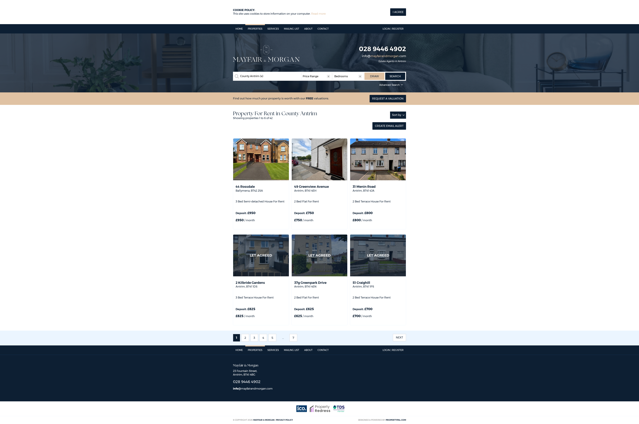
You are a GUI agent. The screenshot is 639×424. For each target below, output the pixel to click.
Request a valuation (388, 98)
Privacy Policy (284, 420)
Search (395, 76)
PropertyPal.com (396, 420)
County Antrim (251, 76)
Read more (318, 13)
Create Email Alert (389, 126)
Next (399, 337)
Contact (323, 28)
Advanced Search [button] (389, 84)
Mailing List (291, 28)
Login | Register (393, 28)
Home (239, 28)
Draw (374, 76)
